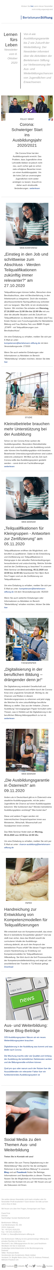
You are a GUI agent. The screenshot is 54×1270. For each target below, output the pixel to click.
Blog (6, 1172)
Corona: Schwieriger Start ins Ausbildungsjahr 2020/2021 (27, 135)
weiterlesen (35, 188)
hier (32, 6)
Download (8, 967)
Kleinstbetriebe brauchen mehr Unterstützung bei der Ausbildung (27, 428)
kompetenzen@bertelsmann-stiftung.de (22, 343)
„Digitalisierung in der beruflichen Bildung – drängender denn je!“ (23, 674)
